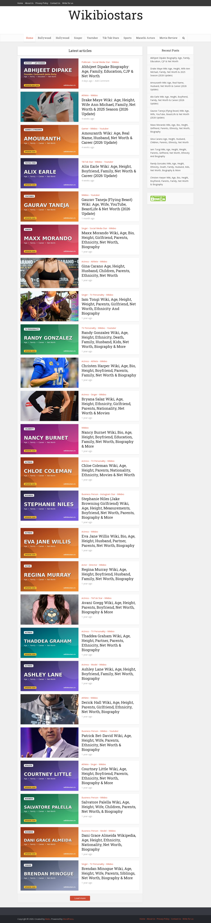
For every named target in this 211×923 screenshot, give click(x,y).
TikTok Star (87, 161)
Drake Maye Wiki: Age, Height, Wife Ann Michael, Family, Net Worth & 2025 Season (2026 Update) (108, 106)
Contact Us (55, 3)
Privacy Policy (42, 3)
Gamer (85, 128)
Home (20, 3)
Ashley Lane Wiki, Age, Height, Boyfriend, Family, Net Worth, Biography (109, 674)
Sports (127, 37)
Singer (78, 37)
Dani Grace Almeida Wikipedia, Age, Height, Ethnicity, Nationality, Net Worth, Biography (109, 842)
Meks (47, 919)
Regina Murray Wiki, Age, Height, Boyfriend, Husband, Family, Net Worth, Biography (108, 574)
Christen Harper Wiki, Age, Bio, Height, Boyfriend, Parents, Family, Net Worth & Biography (109, 370)
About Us (29, 3)
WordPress (68, 919)
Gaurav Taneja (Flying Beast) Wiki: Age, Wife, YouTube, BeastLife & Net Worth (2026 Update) (107, 206)
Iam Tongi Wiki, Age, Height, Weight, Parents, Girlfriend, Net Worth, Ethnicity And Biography (109, 306)
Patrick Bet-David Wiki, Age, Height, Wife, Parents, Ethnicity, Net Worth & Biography (106, 742)
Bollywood (44, 37)
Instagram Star (107, 494)
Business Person (90, 494)
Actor (84, 564)
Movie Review (168, 37)
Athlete (85, 95)
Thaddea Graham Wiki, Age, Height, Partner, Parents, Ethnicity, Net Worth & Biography (106, 642)
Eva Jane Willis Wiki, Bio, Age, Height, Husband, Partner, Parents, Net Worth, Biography (108, 541)
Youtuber (92, 37)
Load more (80, 898)
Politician (86, 62)
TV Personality (97, 294)
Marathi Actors (145, 37)
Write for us (67, 3)
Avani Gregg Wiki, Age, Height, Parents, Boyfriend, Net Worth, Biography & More (108, 607)
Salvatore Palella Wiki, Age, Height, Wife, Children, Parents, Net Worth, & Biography (109, 807)
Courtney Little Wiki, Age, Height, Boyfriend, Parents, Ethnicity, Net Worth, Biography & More (105, 775)
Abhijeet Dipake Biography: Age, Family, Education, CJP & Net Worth (107, 71)
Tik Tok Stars (111, 37)
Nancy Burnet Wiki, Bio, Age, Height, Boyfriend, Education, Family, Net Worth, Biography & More (108, 439)
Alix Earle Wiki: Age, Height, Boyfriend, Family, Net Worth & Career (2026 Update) (109, 171)
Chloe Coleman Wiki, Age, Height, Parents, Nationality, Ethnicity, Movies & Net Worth (108, 470)
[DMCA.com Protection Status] (158, 198)
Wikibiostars (105, 15)
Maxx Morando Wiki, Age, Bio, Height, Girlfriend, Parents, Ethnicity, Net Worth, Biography (108, 239)
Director (93, 564)
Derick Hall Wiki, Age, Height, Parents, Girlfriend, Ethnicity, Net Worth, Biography (108, 707)
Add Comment (102, 80)
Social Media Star (101, 62)
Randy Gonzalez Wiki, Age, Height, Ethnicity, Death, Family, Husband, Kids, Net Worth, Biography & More (105, 339)
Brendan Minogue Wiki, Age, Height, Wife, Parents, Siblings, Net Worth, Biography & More (108, 873)
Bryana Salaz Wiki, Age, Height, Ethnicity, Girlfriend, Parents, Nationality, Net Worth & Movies (106, 406)
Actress (85, 261)
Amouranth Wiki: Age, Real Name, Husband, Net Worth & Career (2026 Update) (107, 138)
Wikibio (115, 62)
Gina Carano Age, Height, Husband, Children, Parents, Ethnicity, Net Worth (106, 271)
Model (94, 664)
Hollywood (62, 37)
